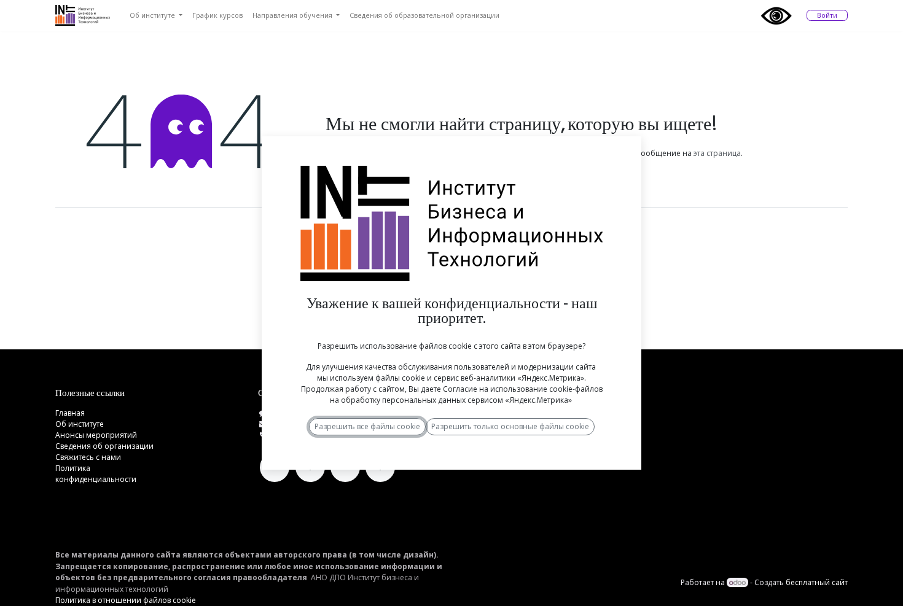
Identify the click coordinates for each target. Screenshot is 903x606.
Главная (70, 413)
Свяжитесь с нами (88, 457)
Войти (827, 15)
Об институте (79, 424)
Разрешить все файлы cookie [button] (367, 426)
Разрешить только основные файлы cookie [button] (510, 426)
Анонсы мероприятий (96, 435)
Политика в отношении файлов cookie (125, 600)
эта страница (717, 153)
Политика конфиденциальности (95, 473)
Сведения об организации (104, 446)
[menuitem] (156, 16)
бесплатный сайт (817, 582)
